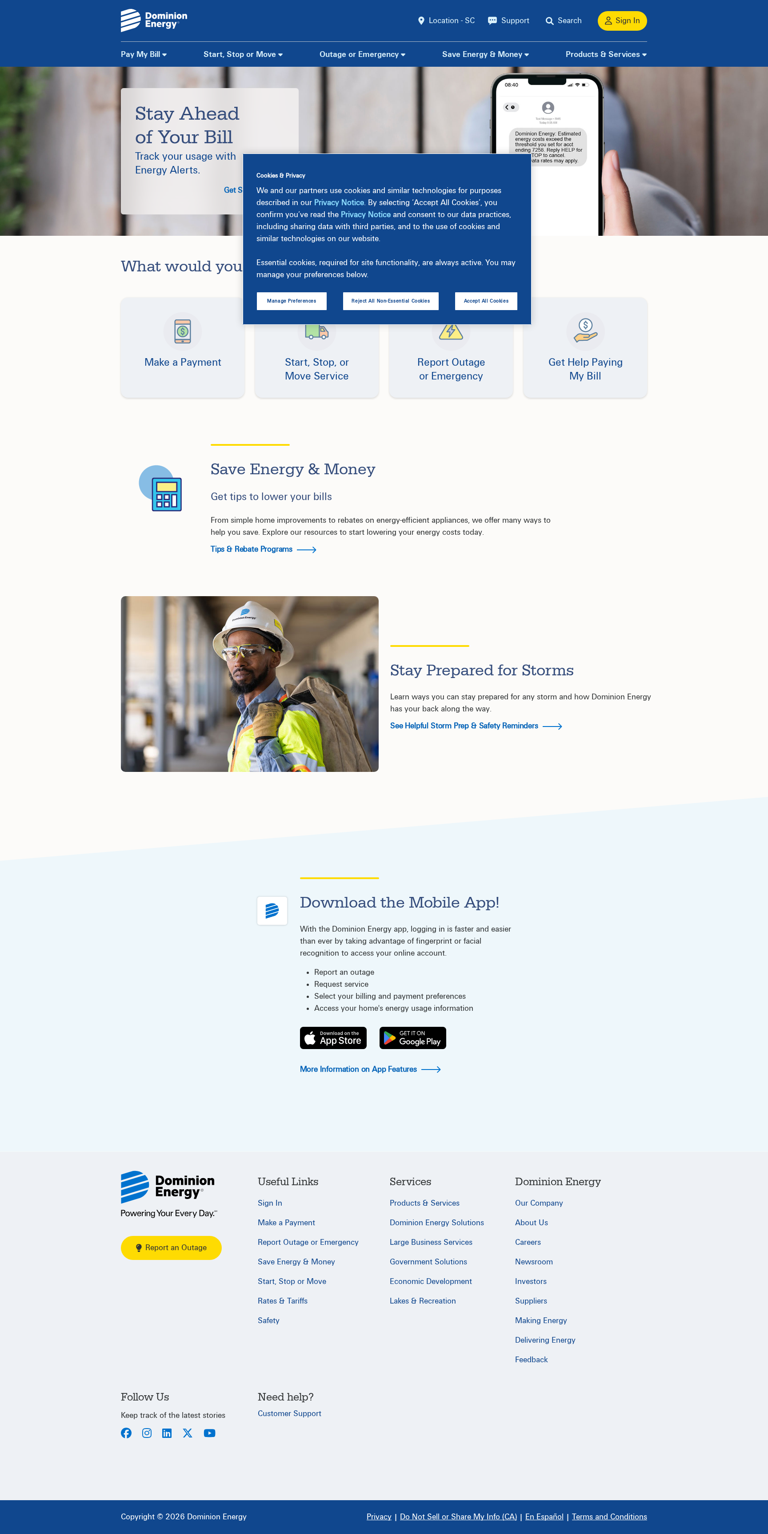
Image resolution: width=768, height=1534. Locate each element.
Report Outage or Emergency (308, 1242)
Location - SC (452, 20)
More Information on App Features (359, 1069)
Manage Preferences (291, 301)
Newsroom (534, 1262)
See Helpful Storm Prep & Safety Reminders (465, 726)
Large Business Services (431, 1242)
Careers (528, 1242)
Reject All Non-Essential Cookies (391, 301)
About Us (531, 1222)
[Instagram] (147, 1434)
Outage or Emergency (359, 54)
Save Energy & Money (482, 54)
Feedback (531, 1359)
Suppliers (531, 1301)
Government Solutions (428, 1262)
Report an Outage (176, 1247)
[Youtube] (210, 1434)
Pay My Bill (140, 54)
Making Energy (541, 1320)
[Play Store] (413, 1038)
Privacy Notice (339, 202)
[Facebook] (126, 1434)
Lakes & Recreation (423, 1301)
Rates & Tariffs (283, 1301)
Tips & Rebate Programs (253, 549)
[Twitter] (187, 1434)
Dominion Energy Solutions (437, 1222)
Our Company (539, 1203)
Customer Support (289, 1413)
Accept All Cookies (486, 301)
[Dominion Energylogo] (154, 20)
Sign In (270, 1203)
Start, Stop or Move (240, 54)
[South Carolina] (169, 1194)
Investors (531, 1281)
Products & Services (603, 54)
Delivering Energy (545, 1340)
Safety (269, 1320)
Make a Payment (286, 1222)
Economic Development (431, 1281)
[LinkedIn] (167, 1434)
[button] (182, 347)
